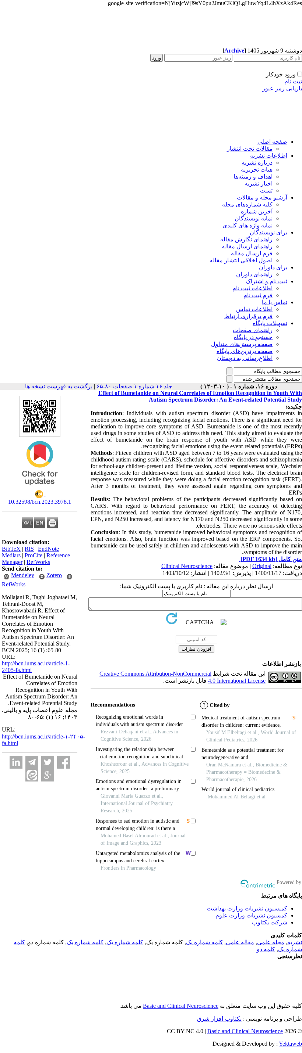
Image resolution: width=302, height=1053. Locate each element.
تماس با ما (274, 302)
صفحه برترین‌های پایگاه (245, 351)
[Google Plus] (47, 775)
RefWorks (38, 562)
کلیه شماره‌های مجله (247, 204)
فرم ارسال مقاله (252, 253)
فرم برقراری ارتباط (248, 316)
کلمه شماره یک (204, 942)
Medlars (11, 555)
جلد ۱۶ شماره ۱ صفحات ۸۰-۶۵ (134, 386)
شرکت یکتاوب (269, 922)
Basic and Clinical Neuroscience (180, 1006)
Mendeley (22, 575)
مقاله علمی (240, 942)
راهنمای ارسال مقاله (247, 246)
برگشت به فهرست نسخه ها (58, 386)
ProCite (33, 555)
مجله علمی (270, 942)
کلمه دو (266, 949)
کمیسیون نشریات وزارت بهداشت (247, 908)
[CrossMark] (39, 488)
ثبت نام (293, 81)
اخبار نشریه (259, 183)
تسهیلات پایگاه (270, 323)
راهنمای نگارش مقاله (246, 239)
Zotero (54, 575)
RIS (29, 549)
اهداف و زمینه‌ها (253, 176)
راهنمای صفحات (253, 330)
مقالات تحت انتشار (250, 148)
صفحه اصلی (272, 142)
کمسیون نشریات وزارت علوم (251, 915)
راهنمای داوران (254, 274)
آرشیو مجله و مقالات (262, 197)
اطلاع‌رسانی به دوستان (245, 358)
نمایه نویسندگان (254, 218)
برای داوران (273, 267)
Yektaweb (290, 1044)
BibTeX (11, 549)
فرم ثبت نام (258, 295)
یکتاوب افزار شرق (219, 1019)
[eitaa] (31, 775)
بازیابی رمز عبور (282, 88)
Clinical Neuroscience (187, 566)
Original (261, 566)
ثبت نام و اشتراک (266, 281)
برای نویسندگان (268, 232)
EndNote (48, 549)
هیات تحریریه (257, 169)
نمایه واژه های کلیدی (247, 225)
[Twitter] (47, 762)
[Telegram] (31, 762)
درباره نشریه (257, 162)
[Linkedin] (16, 762)
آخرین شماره (257, 211)
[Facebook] (63, 762)
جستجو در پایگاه (253, 337)
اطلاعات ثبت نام (252, 288)
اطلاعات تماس (254, 309)
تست (266, 190)
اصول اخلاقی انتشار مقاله (241, 260)
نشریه (294, 942)
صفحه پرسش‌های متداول (242, 344)
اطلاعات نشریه (268, 155)
